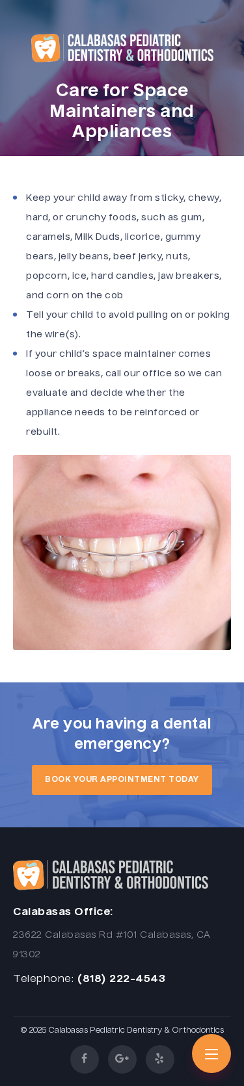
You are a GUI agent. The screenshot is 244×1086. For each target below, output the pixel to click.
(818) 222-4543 (121, 979)
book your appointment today (122, 780)
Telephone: (43, 979)
